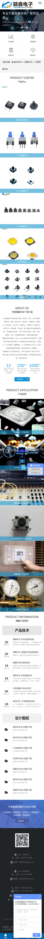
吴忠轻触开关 (9, 929)
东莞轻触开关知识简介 (22, 688)
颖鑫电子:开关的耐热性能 (23, 639)
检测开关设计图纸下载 (22, 758)
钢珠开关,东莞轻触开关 (22, 676)
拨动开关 (17, 62)
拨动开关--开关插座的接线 (24, 701)
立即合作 (21, 821)
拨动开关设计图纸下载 (22, 738)
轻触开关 (17, 5)
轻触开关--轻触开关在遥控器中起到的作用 (27, 652)
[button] (17, 28)
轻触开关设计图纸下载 (22, 769)
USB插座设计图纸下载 (22, 748)
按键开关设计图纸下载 (22, 790)
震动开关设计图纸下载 (22, 779)
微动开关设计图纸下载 (22, 727)
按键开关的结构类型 (21, 663)
